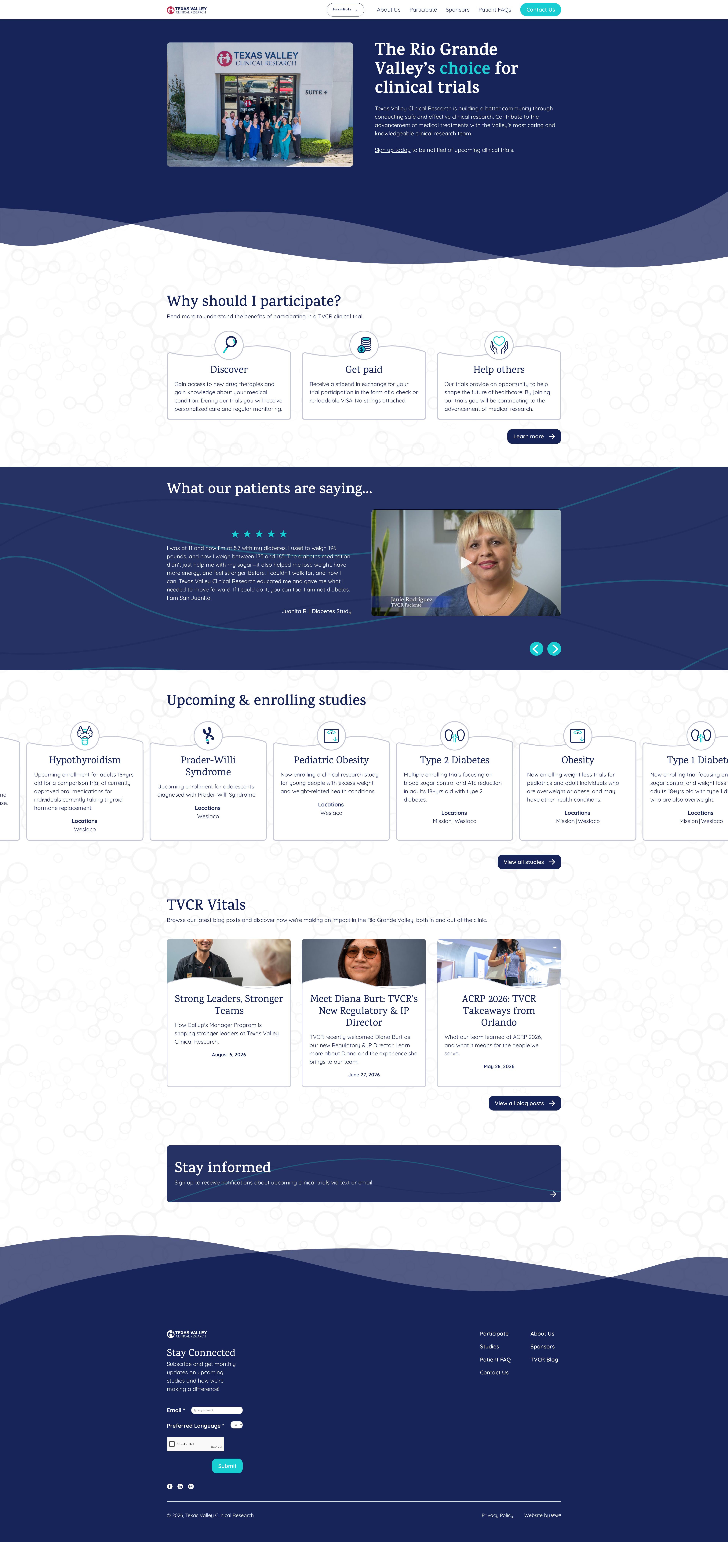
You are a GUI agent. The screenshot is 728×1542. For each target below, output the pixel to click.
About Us (389, 9)
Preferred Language (195, 1425)
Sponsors (458, 9)
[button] (537, 649)
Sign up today (393, 149)
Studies (489, 1346)
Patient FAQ (495, 1359)
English (342, 9)
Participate (423, 9)
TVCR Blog (544, 1359)
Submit (227, 1465)
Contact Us (540, 9)
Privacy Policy (497, 1515)
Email (176, 1410)
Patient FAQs (495, 9)
